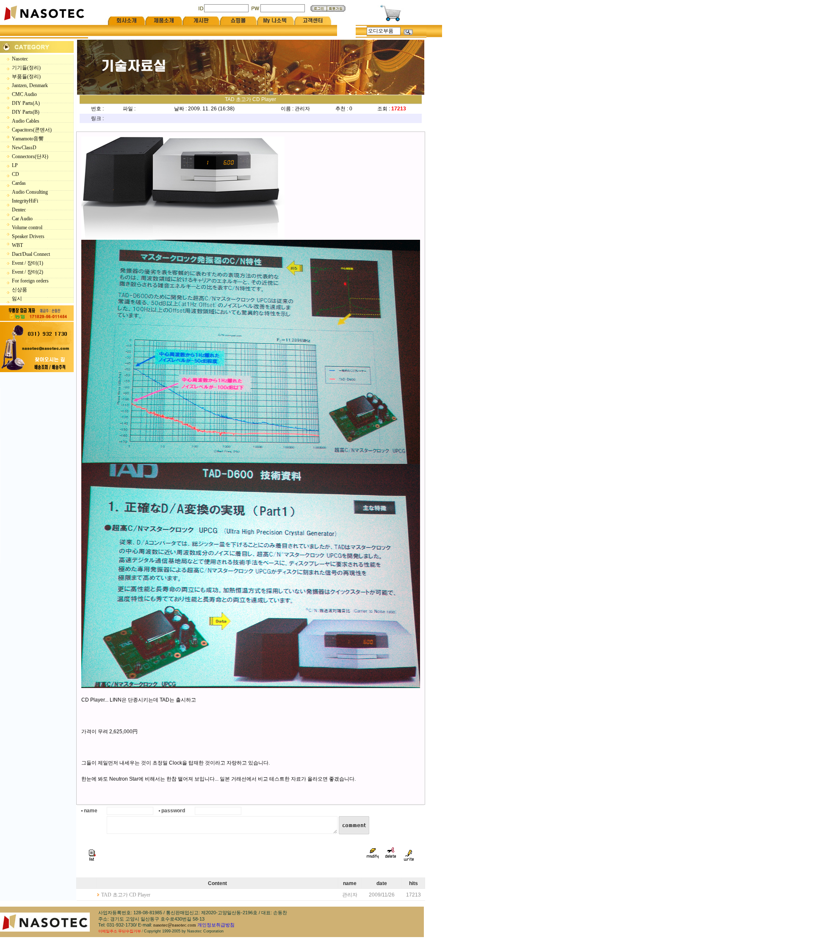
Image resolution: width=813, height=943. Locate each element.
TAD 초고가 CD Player (125, 895)
